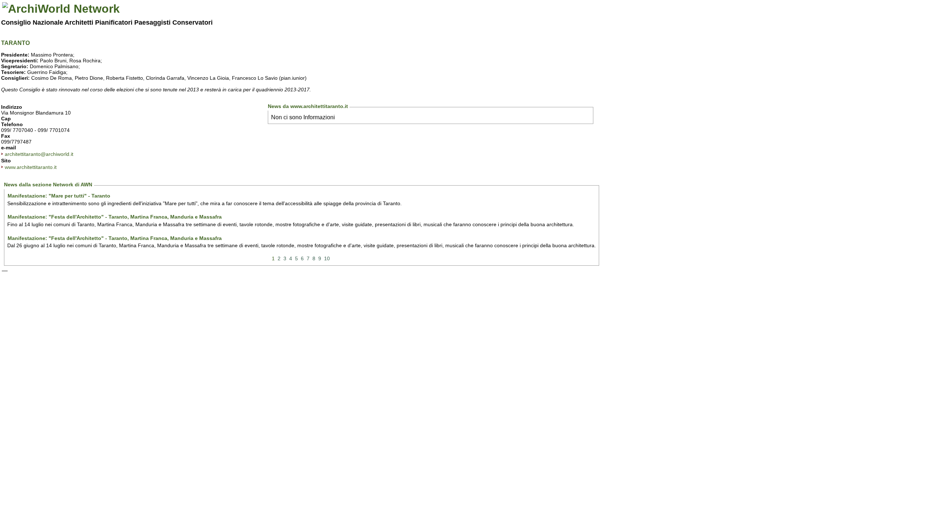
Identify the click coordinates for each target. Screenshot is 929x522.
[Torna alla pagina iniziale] (61, 8)
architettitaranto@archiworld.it (39, 154)
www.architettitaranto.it (31, 167)
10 (327, 258)
